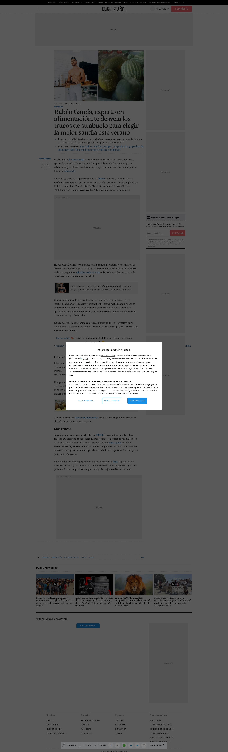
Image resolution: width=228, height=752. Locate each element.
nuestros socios (108, 355)
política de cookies (135, 371)
